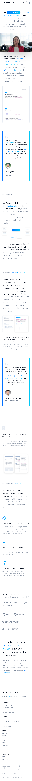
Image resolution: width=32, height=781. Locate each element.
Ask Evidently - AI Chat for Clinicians (11, 721)
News (3, 747)
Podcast (4, 740)
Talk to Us (22, 3)
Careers (4, 735)
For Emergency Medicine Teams (10, 709)
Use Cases (5, 724)
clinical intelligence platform (12, 647)
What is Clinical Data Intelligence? (10, 719)
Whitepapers (5, 742)
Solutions (5, 702)
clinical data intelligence (11, 206)
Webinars (4, 738)
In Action (4, 716)
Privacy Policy (5, 773)
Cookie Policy (13, 773)
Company (5, 730)
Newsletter (5, 745)
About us (4, 733)
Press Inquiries (6, 750)
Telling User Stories (7, 726)
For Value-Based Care (7, 707)
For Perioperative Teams (8, 712)
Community (5, 754)
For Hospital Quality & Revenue (10, 705)
